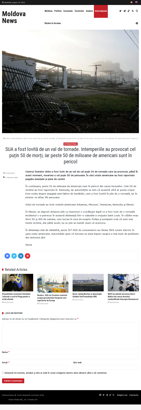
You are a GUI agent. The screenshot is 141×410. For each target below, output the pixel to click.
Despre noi (122, 395)
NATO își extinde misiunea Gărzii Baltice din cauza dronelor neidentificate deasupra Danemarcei (123, 296)
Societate (79, 11)
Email (6, 362)
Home (7, 138)
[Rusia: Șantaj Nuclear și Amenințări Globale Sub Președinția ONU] (88, 282)
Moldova (48, 11)
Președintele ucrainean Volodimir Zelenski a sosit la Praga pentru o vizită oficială (16, 296)
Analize (89, 11)
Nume (6, 352)
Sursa (28, 244)
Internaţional (101, 11)
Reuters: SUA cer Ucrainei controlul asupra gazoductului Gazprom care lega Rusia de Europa (52, 298)
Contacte (133, 395)
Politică (58, 11)
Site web (77, 362)
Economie (68, 11)
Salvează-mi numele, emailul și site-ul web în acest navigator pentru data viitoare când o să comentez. (56, 373)
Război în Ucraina (53, 23)
